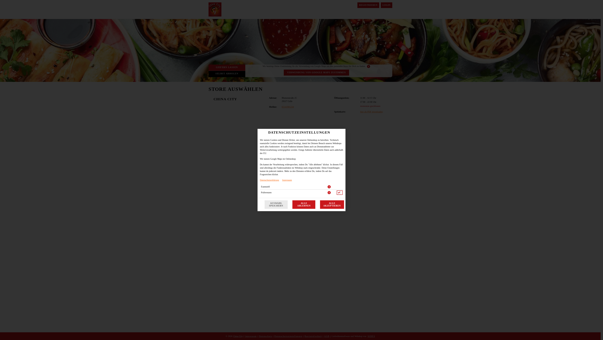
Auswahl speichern (276, 204)
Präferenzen (266, 192)
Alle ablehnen (304, 204)
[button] (329, 186)
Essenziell (265, 187)
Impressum (287, 180)
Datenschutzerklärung (269, 180)
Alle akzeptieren (332, 204)
